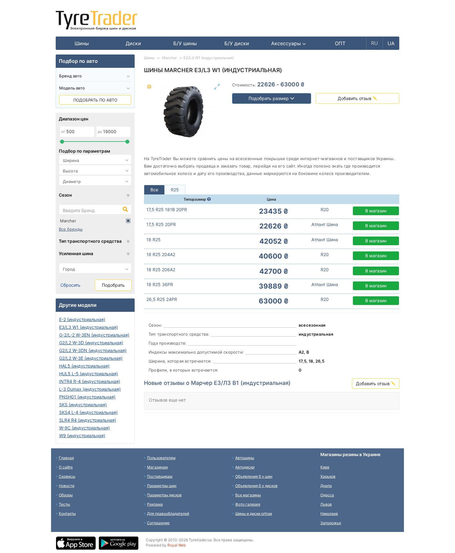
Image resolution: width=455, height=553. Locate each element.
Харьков (328, 476)
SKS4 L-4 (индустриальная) (88, 412)
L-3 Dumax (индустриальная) (90, 389)
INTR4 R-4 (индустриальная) (89, 381)
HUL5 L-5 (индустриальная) (88, 373)
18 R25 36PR (159, 284)
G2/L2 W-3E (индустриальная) (91, 358)
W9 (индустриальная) (82, 435)
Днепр (326, 485)
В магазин (376, 210)
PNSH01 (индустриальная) (87, 396)
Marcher (68, 220)
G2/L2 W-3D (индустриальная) (91, 342)
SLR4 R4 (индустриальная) (87, 420)
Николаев (329, 513)
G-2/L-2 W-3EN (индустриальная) (94, 334)
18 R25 (153, 239)
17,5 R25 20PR (161, 224)
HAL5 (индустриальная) (84, 365)
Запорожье (330, 522)
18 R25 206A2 (160, 269)
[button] (288, 43)
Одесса (327, 495)
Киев (324, 467)
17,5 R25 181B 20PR (166, 209)
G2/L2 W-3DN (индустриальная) (93, 350)
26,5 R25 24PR (161, 299)
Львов (326, 504)
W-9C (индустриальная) (84, 427)
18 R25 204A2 (160, 254)
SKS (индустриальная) (83, 404)
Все (154, 189)
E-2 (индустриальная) (82, 319)
